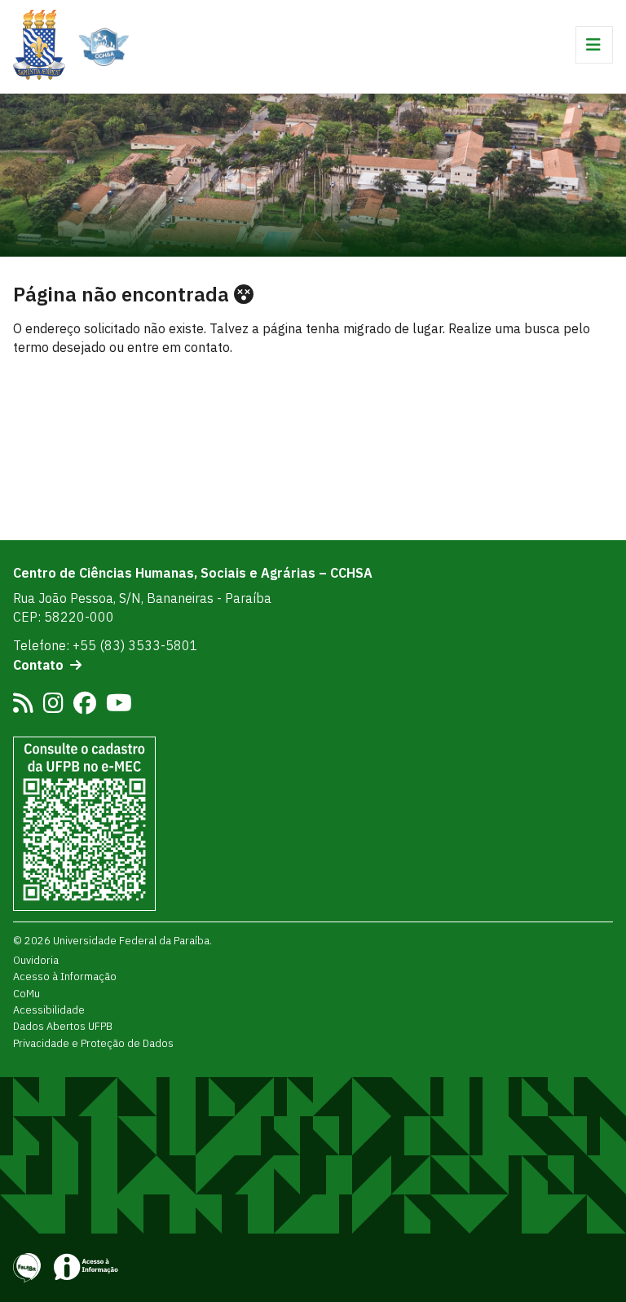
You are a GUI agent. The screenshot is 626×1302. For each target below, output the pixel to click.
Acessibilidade (49, 1009)
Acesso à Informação (65, 976)
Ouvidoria (36, 959)
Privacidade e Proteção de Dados (93, 1043)
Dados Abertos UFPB (62, 1025)
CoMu (26, 993)
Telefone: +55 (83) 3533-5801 (105, 645)
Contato (38, 665)
